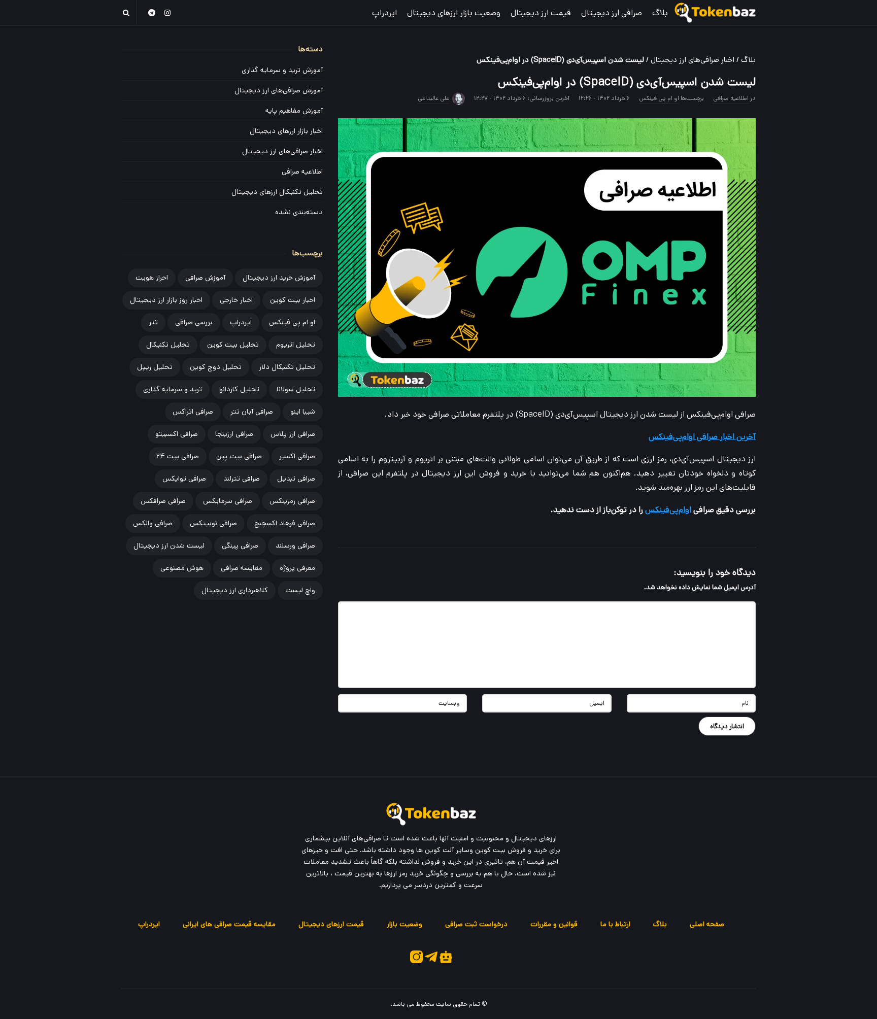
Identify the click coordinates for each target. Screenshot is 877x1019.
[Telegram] (152, 12)
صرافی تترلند (241, 478)
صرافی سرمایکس (227, 501)
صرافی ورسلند (295, 545)
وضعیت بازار (404, 924)
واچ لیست (300, 590)
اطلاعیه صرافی (731, 98)
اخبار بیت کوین (292, 300)
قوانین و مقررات (554, 924)
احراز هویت (152, 278)
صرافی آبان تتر (251, 411)
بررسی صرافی (194, 322)
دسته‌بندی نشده (299, 212)
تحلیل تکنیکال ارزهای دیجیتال (277, 192)
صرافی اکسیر (297, 456)
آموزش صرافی (205, 278)
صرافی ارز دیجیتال (611, 13)
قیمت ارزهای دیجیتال (331, 924)
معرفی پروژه (297, 568)
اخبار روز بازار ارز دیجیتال (166, 300)
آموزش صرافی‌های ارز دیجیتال (278, 90)
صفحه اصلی (707, 924)
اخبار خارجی (236, 300)
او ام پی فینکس (659, 98)
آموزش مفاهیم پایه (294, 111)
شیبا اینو (302, 411)
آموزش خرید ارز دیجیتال (279, 278)
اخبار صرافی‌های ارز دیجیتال (692, 59)
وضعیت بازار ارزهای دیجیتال (453, 13)
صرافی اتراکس (193, 411)
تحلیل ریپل (155, 367)
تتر (153, 322)
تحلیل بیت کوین (233, 344)
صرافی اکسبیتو (176, 434)
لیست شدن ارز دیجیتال (169, 545)
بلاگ (660, 13)
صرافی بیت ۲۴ (177, 456)
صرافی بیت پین (239, 456)
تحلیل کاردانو (239, 389)
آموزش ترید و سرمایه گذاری (282, 70)
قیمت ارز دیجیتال (541, 13)
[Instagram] (168, 12)
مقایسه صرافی (241, 568)
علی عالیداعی (433, 98)
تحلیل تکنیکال (168, 344)
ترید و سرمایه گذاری (172, 389)
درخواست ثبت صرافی (476, 924)
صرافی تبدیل (296, 478)
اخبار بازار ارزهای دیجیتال (286, 131)
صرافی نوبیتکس (213, 523)
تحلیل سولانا (296, 389)
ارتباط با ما (615, 924)
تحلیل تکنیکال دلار (287, 367)
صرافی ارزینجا (234, 434)
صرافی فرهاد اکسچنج (284, 523)
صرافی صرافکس (163, 501)
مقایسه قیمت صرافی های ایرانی (229, 924)
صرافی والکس (153, 523)
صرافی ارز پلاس (293, 434)
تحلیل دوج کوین (216, 367)
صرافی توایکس (184, 478)
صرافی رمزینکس (292, 501)
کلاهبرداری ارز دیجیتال (234, 590)
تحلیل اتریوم (295, 344)
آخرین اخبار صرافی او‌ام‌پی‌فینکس (702, 437)
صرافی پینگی (240, 545)
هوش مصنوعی (182, 568)
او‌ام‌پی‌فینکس (668, 510)
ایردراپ (384, 13)
